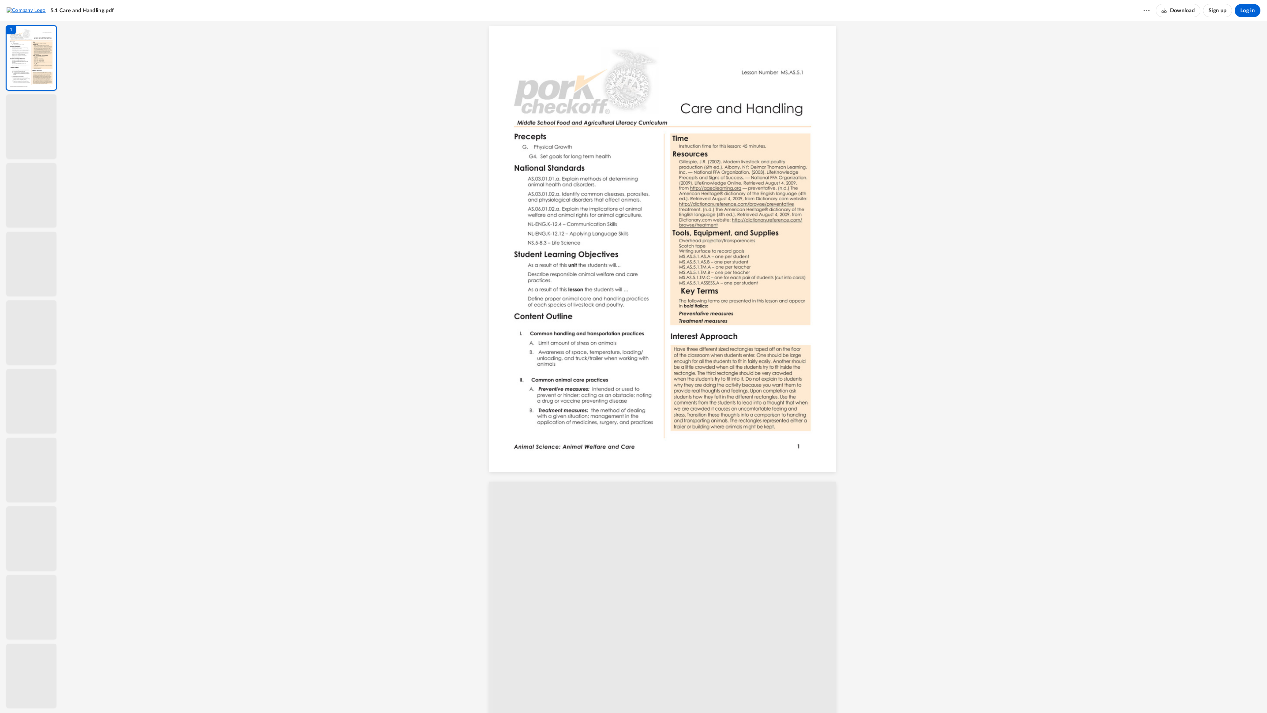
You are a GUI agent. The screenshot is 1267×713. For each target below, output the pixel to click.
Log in (1247, 10)
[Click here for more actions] (1146, 10)
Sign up (1217, 10)
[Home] (26, 10)
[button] (31, 58)
